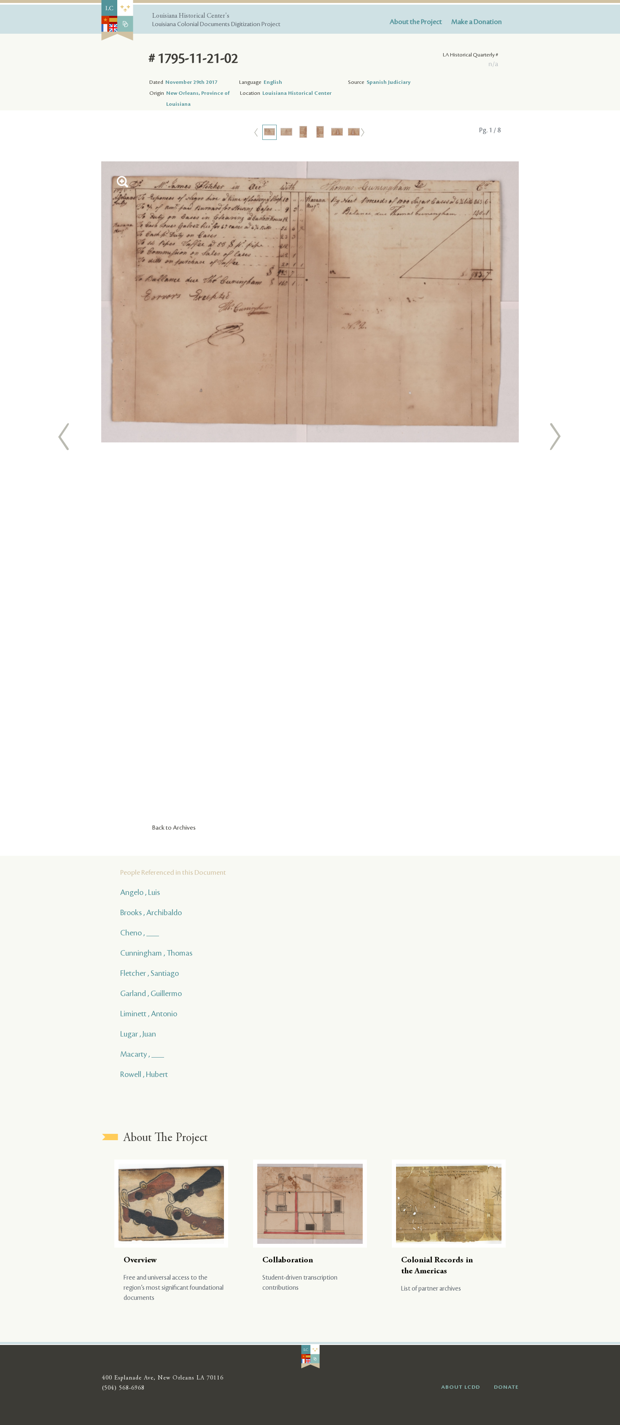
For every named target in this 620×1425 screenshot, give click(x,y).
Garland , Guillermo (151, 993)
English (273, 82)
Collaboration (287, 1260)
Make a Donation (476, 22)
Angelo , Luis (140, 892)
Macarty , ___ (142, 1054)
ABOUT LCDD (460, 1387)
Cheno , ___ (139, 933)
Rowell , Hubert (144, 1074)
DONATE (506, 1387)
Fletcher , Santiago (149, 973)
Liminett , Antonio (148, 1014)
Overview (140, 1260)
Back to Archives (174, 828)
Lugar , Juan (138, 1034)
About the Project (416, 22)
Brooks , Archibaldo (151, 912)
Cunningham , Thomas (156, 953)
